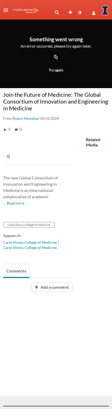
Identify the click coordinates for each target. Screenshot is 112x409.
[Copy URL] (56, 57)
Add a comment (54, 287)
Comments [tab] (16, 270)
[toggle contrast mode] (79, 12)
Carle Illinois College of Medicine (30, 242)
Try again (56, 70)
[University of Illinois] (105, 10)
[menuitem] (56, 12)
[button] (7, 10)
